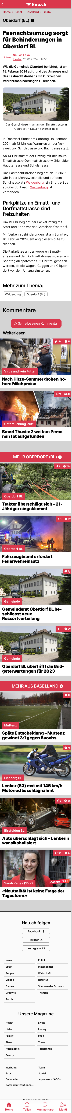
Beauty (10, 1055)
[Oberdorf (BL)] (36, 20)
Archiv (9, 999)
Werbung (11, 1067)
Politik (42, 960)
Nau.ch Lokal (21, 55)
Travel (41, 1042)
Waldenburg (35, 182)
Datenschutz (13, 1079)
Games (10, 986)
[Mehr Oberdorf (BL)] (36, 457)
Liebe (9, 1029)
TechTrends (45, 1048)
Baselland (32, 12)
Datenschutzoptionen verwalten (20, 1084)
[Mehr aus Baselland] (36, 686)
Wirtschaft (44, 973)
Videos (10, 979)
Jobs (9, 1073)
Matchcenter (45, 966)
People (10, 973)
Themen (43, 992)
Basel (18, 12)
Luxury (42, 1029)
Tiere (9, 1042)
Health (9, 1022)
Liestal (47, 12)
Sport (9, 966)
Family (9, 1035)
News (9, 960)
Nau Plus (43, 979)
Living (41, 1022)
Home (7, 12)
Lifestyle (11, 992)
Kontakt (43, 1073)
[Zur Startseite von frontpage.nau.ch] (36, 4)
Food (41, 1035)
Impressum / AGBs (49, 1079)
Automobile (13, 1048)
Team (41, 1067)
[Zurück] (2, 4)
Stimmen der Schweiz (51, 986)
